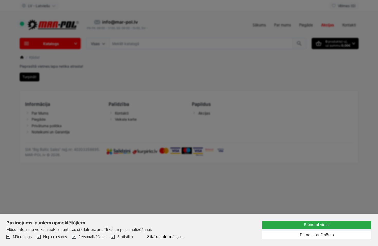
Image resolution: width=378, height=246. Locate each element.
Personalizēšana (92, 236)
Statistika (125, 236)
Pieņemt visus (317, 224)
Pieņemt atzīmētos (317, 234)
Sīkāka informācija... (165, 236)
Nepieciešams (55, 236)
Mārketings (22, 236)
